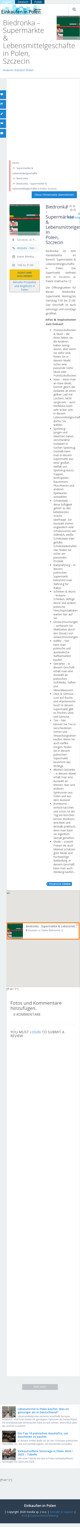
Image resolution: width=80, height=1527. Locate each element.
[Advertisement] (40, 118)
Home (15, 163)
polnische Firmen (59, 883)
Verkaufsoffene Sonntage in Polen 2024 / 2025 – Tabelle (45, 1452)
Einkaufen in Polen (40, 1505)
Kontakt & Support (61, 1512)
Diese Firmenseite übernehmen (54, 194)
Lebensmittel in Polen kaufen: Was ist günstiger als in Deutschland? (43, 1410)
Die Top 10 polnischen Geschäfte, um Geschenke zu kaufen (43, 1434)
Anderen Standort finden (18, 70)
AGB (24, 1515)
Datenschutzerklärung (44, 1515)
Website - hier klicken (30, 248)
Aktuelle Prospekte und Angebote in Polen (24, 285)
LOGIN (35, 1032)
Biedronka (22, 178)
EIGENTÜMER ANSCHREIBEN (24, 274)
